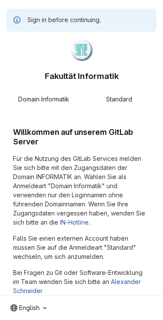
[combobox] (28, 308)
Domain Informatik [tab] (43, 99)
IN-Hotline (74, 222)
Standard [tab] (119, 99)
